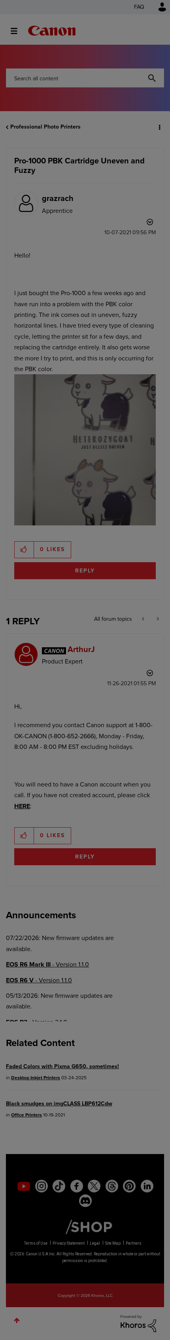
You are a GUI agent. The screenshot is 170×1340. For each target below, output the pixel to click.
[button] (157, 11)
